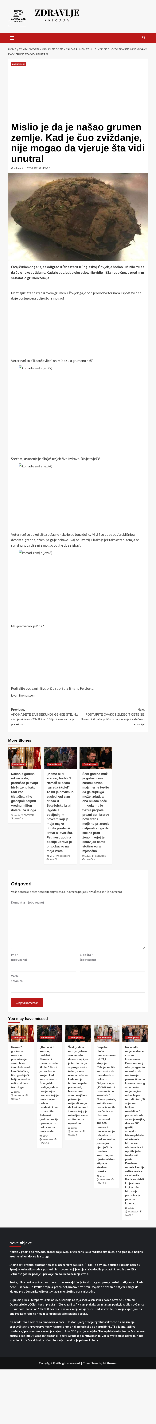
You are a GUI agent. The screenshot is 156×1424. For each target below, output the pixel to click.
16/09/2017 (31, 168)
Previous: (44, 717)
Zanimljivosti (18, 64)
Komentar (27, 902)
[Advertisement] (78, 93)
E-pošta (88, 957)
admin (17, 168)
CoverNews (90, 1363)
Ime (19, 957)
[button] (12, 37)
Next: (113, 717)
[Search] (143, 37)
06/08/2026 (29, 815)
